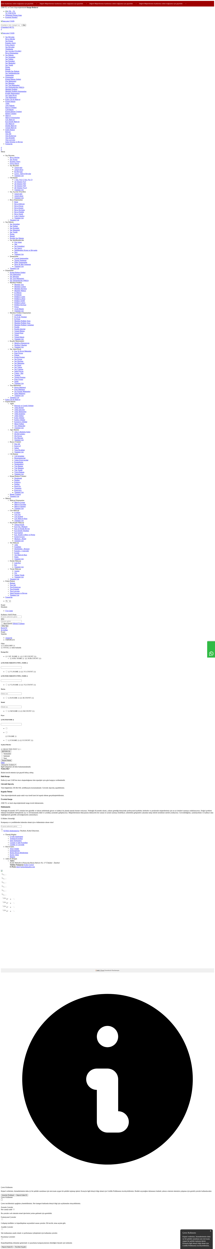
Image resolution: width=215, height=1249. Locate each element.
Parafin (16, 327)
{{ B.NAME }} (21, 698)
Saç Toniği (9, 65)
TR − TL (11, 11)
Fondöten (17, 547)
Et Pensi (17, 319)
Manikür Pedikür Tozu (22, 323)
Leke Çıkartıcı (19, 216)
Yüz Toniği (18, 470)
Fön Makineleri (10, 81)
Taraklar (17, 375)
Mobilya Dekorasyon (21, 343)
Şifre (2, 619)
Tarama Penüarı (19, 377)
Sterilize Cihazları (20, 345)
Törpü (16, 335)
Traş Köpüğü (10, 138)
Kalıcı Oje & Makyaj (12, 99)
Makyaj (8, 116)
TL (6, 13)
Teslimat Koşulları (16, 839)
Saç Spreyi (18, 248)
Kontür (16, 553)
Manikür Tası (19, 285)
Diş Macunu (18, 438)
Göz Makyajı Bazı (20, 519)
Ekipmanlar (9, 77)
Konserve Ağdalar (20, 422)
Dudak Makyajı (10, 126)
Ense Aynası (18, 379)
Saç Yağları (9, 59)
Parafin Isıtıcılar (19, 329)
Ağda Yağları (19, 416)
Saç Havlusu (18, 361)
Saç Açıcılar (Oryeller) (13, 51)
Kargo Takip (14, 855)
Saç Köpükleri (19, 246)
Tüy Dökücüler (19, 426)
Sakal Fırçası (18, 371)
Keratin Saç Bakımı (12, 71)
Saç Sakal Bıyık (11, 95)
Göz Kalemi (18, 516)
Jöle (15, 244)
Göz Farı (17, 514)
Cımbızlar (17, 315)
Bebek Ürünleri (10, 114)
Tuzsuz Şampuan (20, 260)
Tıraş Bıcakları (19, 450)
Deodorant (18, 478)
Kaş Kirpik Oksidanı (21, 531)
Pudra (16, 557)
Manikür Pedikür (11, 89)
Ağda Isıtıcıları (19, 410)
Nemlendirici (19, 464)
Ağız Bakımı (9, 105)
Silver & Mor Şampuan (22, 264)
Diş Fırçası (18, 436)
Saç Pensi (17, 365)
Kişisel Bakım (10, 101)
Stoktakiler (7, 754)
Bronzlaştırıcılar (20, 458)
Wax (16, 252)
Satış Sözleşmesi (16, 841)
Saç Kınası (9, 41)
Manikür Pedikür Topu (22, 321)
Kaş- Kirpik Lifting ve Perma (24, 535)
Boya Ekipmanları (11, 53)
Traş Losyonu (10, 140)
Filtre (3, 763)
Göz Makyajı (10, 120)
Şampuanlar (9, 75)
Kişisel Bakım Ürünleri (13, 112)
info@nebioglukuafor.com (25, 867)
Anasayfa (8, 638)
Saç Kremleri (10, 61)
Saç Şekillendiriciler (12, 73)
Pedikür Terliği (19, 301)
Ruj (15, 565)
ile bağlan (4, 630)
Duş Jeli (17, 444)
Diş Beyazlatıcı (19, 434)
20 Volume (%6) (20, 184)
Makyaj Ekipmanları (12, 118)
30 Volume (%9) (20, 186)
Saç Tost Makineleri (12, 85)
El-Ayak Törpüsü (20, 317)
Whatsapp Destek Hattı (13, 15)
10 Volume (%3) (20, 182)
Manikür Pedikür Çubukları (24, 325)
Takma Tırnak (19, 575)
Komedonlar (18, 462)
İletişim (12, 857)
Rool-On (17, 486)
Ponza (16, 307)
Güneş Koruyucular (21, 460)
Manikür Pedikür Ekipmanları (15, 91)
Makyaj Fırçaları (20, 504)
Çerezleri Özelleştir (8, 1195)
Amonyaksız (18, 170)
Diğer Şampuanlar (20, 262)
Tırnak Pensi (18, 333)
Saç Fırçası (18, 359)
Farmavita (8, 144)
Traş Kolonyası (10, 136)
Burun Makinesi (20, 387)
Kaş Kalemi (18, 533)
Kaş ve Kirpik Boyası (22, 529)
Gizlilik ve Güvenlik (17, 845)
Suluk (16, 381)
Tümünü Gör (19, 176)
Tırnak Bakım (19, 337)
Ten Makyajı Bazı (20, 555)
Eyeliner (17, 512)
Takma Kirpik (19, 525)
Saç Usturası (18, 369)
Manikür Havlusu (20, 289)
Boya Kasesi (18, 208)
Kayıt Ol (4, 628)
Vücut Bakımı (19, 472)
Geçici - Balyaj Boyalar (22, 174)
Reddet (137, 1191)
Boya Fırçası (18, 206)
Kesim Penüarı (19, 357)
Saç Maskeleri (10, 63)
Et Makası (18, 293)
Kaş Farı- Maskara (20, 527)
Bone (16, 202)
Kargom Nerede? (11, 17)
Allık (16, 545)
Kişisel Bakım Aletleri (13, 79)
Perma (7, 67)
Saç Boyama (9, 37)
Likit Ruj (17, 563)
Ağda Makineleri (20, 412)
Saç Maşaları (9, 83)
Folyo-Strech (10, 45)
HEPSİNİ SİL (6, 751)
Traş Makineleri (10, 97)
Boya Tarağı (18, 214)
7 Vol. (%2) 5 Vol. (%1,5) (23, 180)
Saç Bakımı (9, 55)
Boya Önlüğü (19, 212)
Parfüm (16, 484)
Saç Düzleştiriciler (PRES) (14, 87)
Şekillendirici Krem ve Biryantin (25, 250)
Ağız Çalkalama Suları (22, 432)
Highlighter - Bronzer (22, 549)
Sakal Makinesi (19, 393)
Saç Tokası (18, 367)
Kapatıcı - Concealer (21, 551)
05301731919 (29, 865)
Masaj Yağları (19, 424)
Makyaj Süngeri (20, 506)
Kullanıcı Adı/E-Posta (8, 615)
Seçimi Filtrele (6, 760)
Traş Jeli (8, 134)
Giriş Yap (5, 626)
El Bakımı (18, 295)
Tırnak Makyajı (10, 128)
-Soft (97, 970)
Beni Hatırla (8, 623)
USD (10, 13)
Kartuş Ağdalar (19, 420)
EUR (14, 13)
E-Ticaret (101, 970)
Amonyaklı (18, 168)
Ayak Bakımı (19, 309)
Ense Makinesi (19, 389)
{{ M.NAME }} (21, 711)
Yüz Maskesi (19, 468)
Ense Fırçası (18, 353)
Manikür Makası (20, 291)
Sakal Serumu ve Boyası (14, 142)
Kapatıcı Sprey (10, 43)
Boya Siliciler (10, 39)
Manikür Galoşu (20, 287)
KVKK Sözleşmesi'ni (11, 831)
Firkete (16, 355)
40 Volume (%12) (20, 188)
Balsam (8, 132)
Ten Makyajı (9, 124)
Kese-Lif (17, 446)
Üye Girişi (9, 611)
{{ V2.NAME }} (22, 685)
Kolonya (17, 482)
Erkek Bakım (10, 130)
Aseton (16, 571)
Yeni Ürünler (14, 849)
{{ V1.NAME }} (22, 672)
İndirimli (7, 756)
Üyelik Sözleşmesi (16, 837)
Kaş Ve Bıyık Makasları (22, 351)
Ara (24, 25)
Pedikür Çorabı (19, 297)
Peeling (17, 480)
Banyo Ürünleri (10, 107)
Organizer (17, 488)
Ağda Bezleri (19, 408)
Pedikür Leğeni (19, 299)
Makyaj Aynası (19, 502)
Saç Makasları (19, 363)
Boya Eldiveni (19, 204)
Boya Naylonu (19, 210)
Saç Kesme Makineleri (22, 391)
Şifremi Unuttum (19, 623)
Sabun (16, 448)
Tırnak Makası (19, 331)
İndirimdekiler (15, 851)
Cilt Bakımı (9, 109)
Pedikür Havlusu (20, 305)
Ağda (7, 103)
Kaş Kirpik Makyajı (12, 122)
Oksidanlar (9, 49)
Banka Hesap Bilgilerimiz (19, 853)
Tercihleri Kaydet (20, 1247)
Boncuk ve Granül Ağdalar (23, 406)
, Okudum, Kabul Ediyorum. (21, 831)
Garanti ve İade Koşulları (19, 843)
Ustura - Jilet (18, 373)
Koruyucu (18, 490)
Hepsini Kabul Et (21, 1195)
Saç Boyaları (9, 47)
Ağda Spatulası (19, 414)
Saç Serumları (10, 57)
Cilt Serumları (19, 456)
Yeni (5, 758)
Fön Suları (18, 242)
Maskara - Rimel (20, 539)
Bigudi (7, 69)
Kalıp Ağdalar (19, 418)
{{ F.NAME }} (20, 740)
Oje (15, 573)
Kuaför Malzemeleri (12, 93)
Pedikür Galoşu (19, 303)
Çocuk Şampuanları (21, 258)
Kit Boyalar (18, 172)
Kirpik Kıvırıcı (19, 537)
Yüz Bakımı (18, 466)
